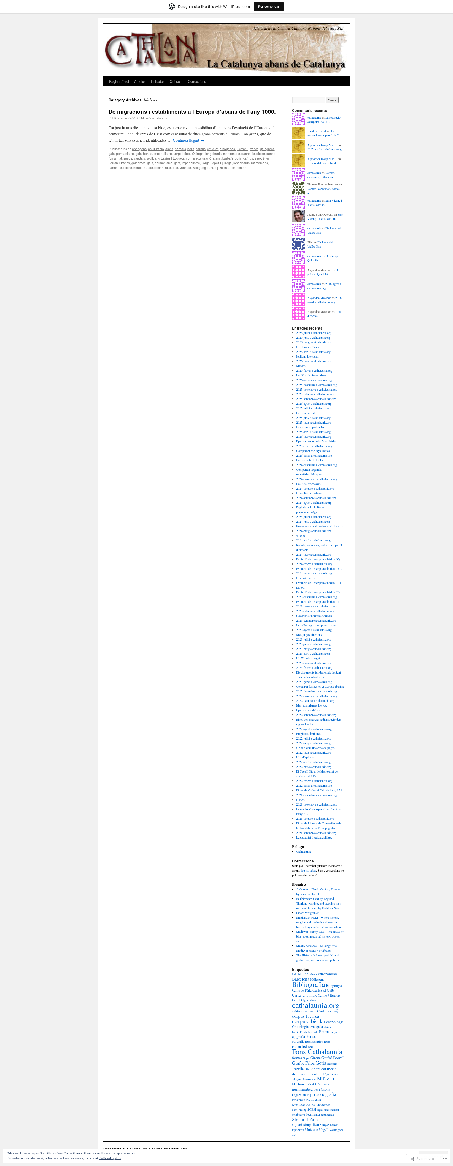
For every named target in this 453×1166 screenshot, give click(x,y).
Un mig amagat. (308, 658)
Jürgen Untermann (304, 1079)
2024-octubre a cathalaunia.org (315, 488)
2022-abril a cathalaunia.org (313, 762)
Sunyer (324, 1125)
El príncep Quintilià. (322, 272)
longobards (213, 153)
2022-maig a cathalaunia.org (313, 752)
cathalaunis (158, 118)
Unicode (311, 1129)
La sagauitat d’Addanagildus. (314, 837)
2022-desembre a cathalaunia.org (316, 691)
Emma (324, 1031)
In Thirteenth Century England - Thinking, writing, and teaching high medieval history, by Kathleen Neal (318, 903)
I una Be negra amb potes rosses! (317, 625)
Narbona (323, 1084)
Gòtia (321, 1063)
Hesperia (332, 1063)
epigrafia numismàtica (307, 1041)
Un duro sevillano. (307, 347)
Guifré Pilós (303, 1063)
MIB (321, 1079)
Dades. (300, 799)
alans (169, 148)
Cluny (335, 1011)
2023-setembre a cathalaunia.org (316, 620)
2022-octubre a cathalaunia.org (315, 700)
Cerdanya (324, 1011)
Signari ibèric (305, 1119)
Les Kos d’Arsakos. (308, 483)
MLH (330, 1079)
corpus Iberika (305, 1016)
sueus (127, 158)
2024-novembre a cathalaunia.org (316, 479)
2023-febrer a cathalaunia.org (314, 667)
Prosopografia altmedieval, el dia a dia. (320, 526)
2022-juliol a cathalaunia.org (313, 738)
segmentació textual (328, 1110)
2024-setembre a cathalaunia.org (316, 498)
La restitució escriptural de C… (324, 119)
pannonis (248, 153)
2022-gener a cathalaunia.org (314, 785)
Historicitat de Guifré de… (323, 163)
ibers (309, 1069)
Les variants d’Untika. (310, 460)
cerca (313, 1011)
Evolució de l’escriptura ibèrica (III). (319, 583)
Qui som (176, 81)
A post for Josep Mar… (322, 145)
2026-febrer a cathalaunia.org (314, 370)
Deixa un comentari (232, 167)
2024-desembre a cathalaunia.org (316, 465)
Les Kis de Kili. (306, 413)
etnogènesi (228, 148)
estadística (303, 1046)
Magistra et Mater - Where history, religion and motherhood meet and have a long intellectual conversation (318, 922)
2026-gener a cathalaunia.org (314, 380)
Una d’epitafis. (305, 757)
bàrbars (180, 148)
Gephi (306, 1058)
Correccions (197, 81)
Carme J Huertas (329, 995)
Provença (298, 1099)
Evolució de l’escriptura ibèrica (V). (318, 559)
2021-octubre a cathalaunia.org (315, 818)
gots (139, 153)
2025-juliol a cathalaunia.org (313, 408)
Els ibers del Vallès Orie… (324, 230)
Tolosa (334, 1124)
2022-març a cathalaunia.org (313, 766)
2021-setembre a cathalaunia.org (316, 832)
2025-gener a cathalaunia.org (314, 455)
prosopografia (323, 1094)
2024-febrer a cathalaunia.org (314, 564)
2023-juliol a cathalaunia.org (313, 639)
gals (112, 153)
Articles (140, 81)
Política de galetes (110, 1158)
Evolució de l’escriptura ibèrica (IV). (319, 568)
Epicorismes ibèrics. (308, 710)
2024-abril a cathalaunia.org (313, 540)
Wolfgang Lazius (158, 158)
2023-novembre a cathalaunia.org (316, 606)
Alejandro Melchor (319, 297)
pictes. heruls (132, 167)
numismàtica (302, 1089)
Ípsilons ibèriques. (307, 356)
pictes (260, 153)
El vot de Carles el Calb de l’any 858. (319, 790)
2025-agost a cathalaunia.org (314, 403)
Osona (325, 1089)
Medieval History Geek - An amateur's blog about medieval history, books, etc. (320, 936)
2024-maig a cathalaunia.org (313, 531)
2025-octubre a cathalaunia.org (315, 394)
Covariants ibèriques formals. (314, 616)
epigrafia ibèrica (304, 1036)
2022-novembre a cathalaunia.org (316, 696)
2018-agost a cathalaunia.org (324, 286)
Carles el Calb (323, 990)
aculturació (156, 148)
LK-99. (300, 587)
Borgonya (334, 985)
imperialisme (163, 153)
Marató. (301, 366)
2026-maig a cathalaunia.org (313, 342)
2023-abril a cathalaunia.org (313, 653)
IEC (323, 1074)
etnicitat (212, 148)
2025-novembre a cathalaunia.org (316, 389)
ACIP (302, 973)
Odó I (317, 1089)
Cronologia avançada (307, 1026)
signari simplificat (305, 1124)
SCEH (311, 1109)
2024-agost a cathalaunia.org (314, 502)
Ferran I (242, 148)
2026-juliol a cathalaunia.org (313, 333)
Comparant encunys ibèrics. (313, 450)
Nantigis (312, 1084)
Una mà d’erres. (306, 578)
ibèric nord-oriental (306, 1073)
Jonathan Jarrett (317, 131)
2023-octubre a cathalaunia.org (315, 611)
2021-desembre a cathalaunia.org (316, 795)
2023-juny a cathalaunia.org (313, 644)
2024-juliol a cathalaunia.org (313, 516)
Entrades (158, 81)
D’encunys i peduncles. (310, 427)
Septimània (327, 1114)
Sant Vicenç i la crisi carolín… (324, 202)
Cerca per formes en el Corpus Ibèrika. (320, 686)
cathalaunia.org (315, 1005)
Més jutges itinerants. (309, 634)
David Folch (299, 1032)
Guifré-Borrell (332, 1057)
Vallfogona (336, 1129)
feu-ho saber (308, 870)
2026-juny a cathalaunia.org (313, 337)
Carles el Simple (304, 995)
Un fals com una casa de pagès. (315, 748)
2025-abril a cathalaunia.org (324, 149)
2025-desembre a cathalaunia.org (316, 384)
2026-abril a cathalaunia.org (313, 351)
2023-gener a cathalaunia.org (314, 682)
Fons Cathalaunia (317, 1051)
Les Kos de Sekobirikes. (311, 375)
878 (294, 974)
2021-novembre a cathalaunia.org (316, 804)
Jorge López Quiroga (189, 153)
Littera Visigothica (307, 913)
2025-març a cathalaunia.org (313, 436)
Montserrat (299, 1084)
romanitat (115, 158)
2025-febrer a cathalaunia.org (314, 446)
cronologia (335, 1021)
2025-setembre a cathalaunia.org (316, 399)
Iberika (298, 1068)
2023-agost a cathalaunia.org (314, 630)
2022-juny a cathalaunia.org (313, 743)
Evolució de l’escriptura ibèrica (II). (318, 592)
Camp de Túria (302, 990)
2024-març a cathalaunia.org (313, 554)
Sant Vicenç (299, 1110)
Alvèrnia (311, 974)
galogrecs (267, 148)
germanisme (125, 153)
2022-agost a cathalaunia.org (314, 729)
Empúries (335, 1032)
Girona (315, 1057)
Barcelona (300, 979)
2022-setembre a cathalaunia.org (316, 715)
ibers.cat (319, 1068)
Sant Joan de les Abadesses (311, 1104)
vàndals (139, 158)
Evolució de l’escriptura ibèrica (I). (317, 601)
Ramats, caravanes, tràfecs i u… (321, 175)
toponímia (298, 1130)
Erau (327, 1041)
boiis (190, 148)
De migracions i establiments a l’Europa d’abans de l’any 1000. (192, 111)
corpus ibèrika (308, 1021)
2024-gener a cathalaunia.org (314, 573)
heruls (147, 153)
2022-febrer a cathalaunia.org (314, 781)
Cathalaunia (303, 851)
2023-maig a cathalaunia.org (313, 649)
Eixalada (313, 1032)
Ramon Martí (313, 1100)
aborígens (139, 148)
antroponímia (327, 973)
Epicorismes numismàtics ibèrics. (316, 441)
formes (297, 1057)
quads (270, 153)
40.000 (300, 535)
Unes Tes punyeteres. (309, 493)
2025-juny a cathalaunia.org (313, 417)
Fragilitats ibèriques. (308, 733)
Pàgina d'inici (119, 81)
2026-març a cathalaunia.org (313, 361)
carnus (201, 148)
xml (294, 1135)
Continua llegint (188, 140)
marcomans (231, 153)
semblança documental (306, 1114)
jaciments (332, 1074)
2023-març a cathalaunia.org (313, 663)
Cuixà (327, 1027)
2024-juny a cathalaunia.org (313, 521)
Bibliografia (308, 984)
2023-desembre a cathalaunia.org (316, 597)
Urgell (323, 1129)
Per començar (268, 6)
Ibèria (331, 1068)
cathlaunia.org (300, 1011)
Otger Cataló (300, 1095)
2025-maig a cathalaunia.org (313, 422)
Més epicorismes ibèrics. (311, 705)
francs (254, 148)
